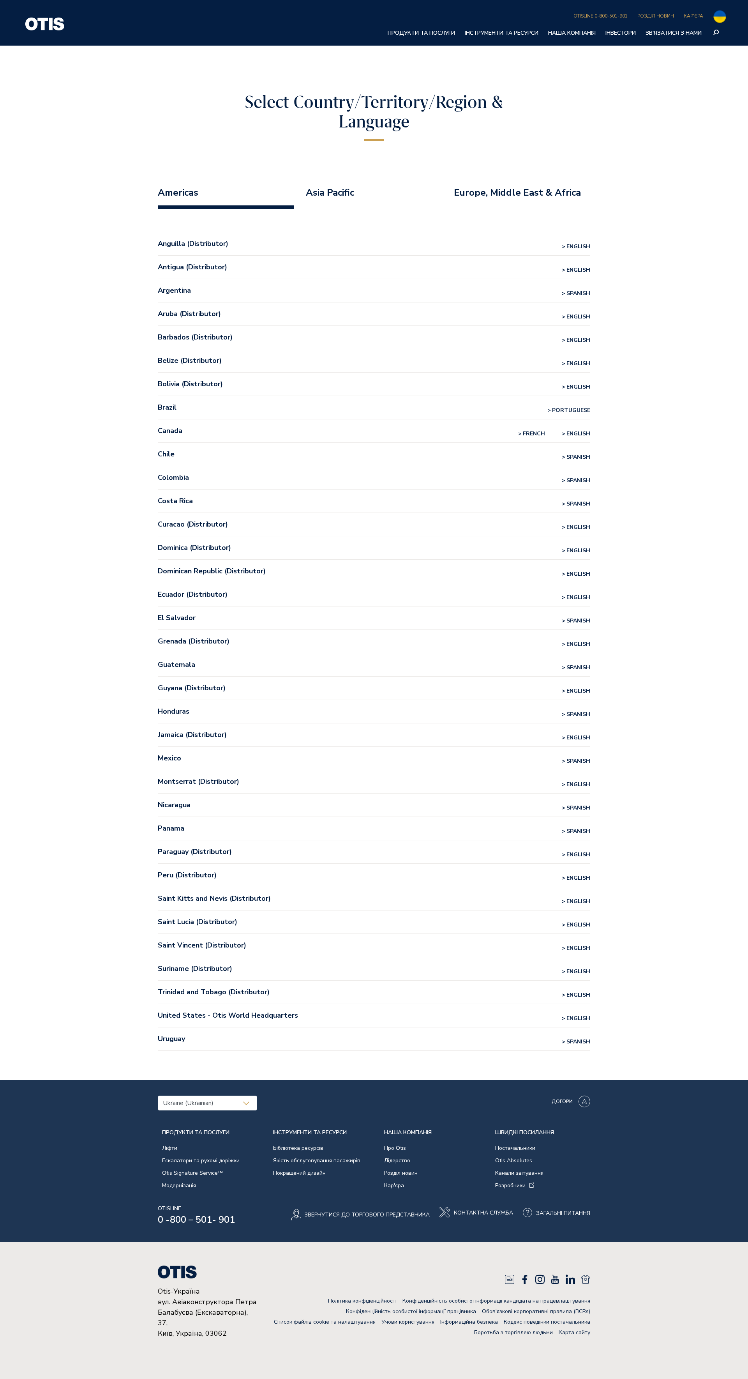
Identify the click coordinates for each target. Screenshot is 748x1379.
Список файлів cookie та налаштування (325, 1322)
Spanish (578, 293)
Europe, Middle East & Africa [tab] (517, 192)
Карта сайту (574, 1332)
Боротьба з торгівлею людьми (513, 1332)
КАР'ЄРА (693, 16)
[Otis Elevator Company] (44, 23)
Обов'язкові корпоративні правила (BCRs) (536, 1311)
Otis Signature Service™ (192, 1173)
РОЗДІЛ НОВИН (655, 16)
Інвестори (620, 33)
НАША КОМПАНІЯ (572, 33)
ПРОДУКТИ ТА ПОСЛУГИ (421, 33)
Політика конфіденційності (362, 1301)
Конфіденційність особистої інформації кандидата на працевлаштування (496, 1301)
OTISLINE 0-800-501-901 (600, 16)
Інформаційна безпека (469, 1322)
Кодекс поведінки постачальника (547, 1322)
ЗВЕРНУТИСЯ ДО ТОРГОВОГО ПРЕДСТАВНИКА (367, 1214)
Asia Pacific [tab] (330, 192)
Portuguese (571, 410)
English (578, 246)
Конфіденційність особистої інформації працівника (411, 1311)
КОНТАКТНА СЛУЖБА (483, 1213)
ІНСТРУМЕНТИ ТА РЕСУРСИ (501, 33)
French (534, 433)
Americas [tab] (178, 192)
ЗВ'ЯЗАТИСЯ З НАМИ (674, 33)
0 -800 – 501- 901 (196, 1219)
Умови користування (407, 1322)
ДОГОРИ (562, 1101)
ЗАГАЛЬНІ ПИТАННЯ (563, 1213)
